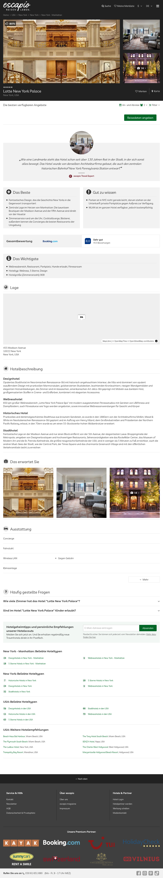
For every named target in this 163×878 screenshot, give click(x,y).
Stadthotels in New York (17, 691)
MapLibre (107, 341)
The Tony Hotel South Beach (95, 736)
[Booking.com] (61, 843)
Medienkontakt (120, 813)
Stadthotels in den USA (96, 708)
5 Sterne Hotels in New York (98, 680)
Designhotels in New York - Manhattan (24, 658)
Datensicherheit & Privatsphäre (20, 813)
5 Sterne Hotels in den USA (18, 719)
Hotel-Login (118, 799)
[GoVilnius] (141, 859)
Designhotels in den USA (17, 708)
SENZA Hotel (88, 741)
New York (22, 15)
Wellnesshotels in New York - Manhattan (104, 658)
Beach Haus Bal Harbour (14, 736)
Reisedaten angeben (140, 118)
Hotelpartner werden (122, 804)
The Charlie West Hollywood (95, 747)
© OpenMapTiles (119, 341)
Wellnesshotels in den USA (97, 714)
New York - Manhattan (51, 15)
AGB (8, 808)
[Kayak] (21, 843)
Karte (157, 91)
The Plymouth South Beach (15, 741)
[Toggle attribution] (156, 341)
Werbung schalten (121, 808)
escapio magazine (68, 804)
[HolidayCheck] (141, 843)
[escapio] (17, 6)
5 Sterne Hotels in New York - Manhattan (25, 663)
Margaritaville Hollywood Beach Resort (100, 752)
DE (147, 5)
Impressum (65, 808)
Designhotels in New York (18, 686)
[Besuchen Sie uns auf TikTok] (157, 873)
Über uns (64, 799)
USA (14, 15)
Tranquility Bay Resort (13, 752)
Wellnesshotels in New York (98, 686)
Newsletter (11, 804)
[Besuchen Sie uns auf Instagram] (144, 873)
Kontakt (9, 799)
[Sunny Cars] (21, 859)
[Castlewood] (101, 859)
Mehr (146, 579)
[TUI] (101, 843)
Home (6, 15)
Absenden (147, 628)
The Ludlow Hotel (11, 747)
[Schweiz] (61, 858)
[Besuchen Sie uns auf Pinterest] (151, 873)
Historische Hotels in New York (20, 680)
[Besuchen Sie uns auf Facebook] (138, 873)
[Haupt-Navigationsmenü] (158, 6)
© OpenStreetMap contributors (141, 341)
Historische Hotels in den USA (19, 714)
